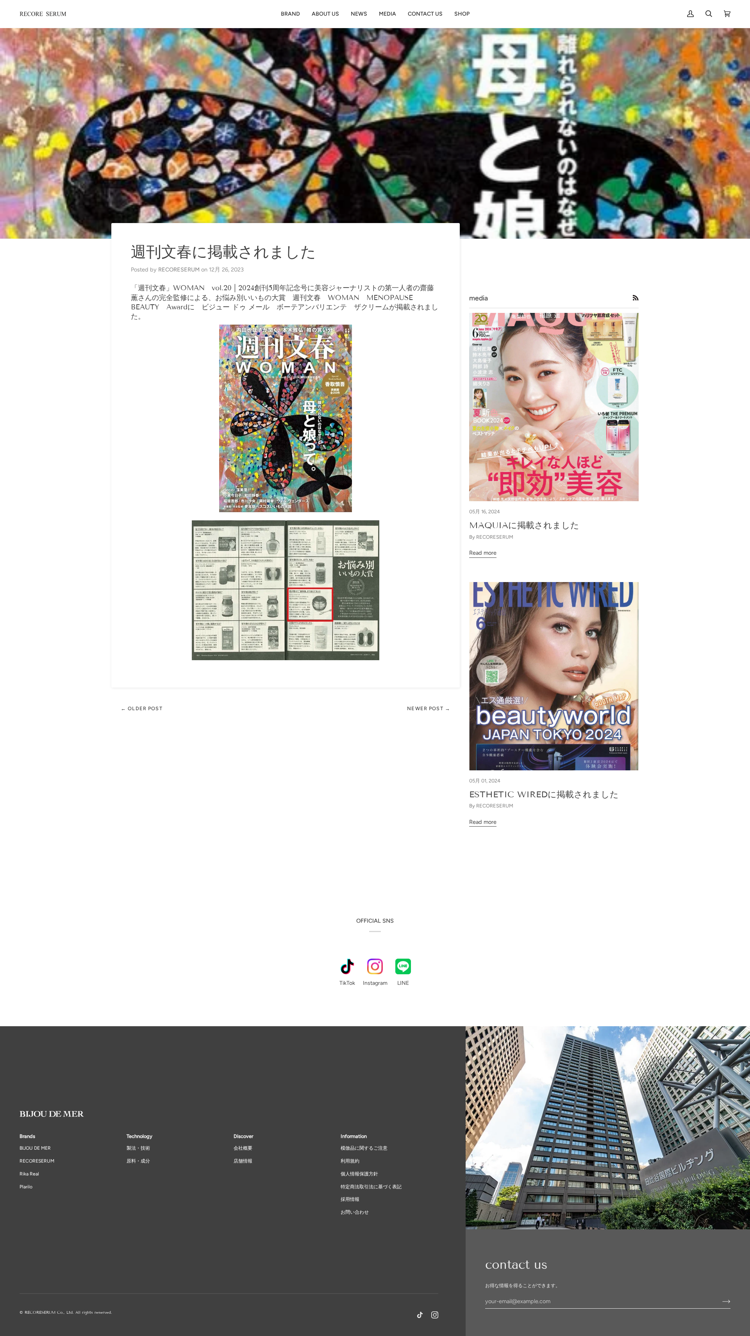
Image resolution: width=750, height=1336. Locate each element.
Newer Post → (428, 708)
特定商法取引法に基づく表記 (371, 1187)
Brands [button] (27, 1136)
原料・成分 (138, 1161)
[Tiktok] (419, 1314)
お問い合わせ (355, 1212)
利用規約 (350, 1161)
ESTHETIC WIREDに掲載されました (544, 794)
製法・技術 (138, 1148)
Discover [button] (243, 1136)
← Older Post (141, 708)
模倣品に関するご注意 (364, 1148)
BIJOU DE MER (35, 1148)
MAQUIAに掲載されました (524, 525)
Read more (482, 552)
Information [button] (354, 1136)
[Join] (720, 1301)
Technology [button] (139, 1136)
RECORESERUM (37, 1161)
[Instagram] (434, 1314)
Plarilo (26, 1187)
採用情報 (350, 1199)
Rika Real (29, 1174)
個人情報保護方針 (359, 1174)
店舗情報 (243, 1161)
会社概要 (243, 1148)
